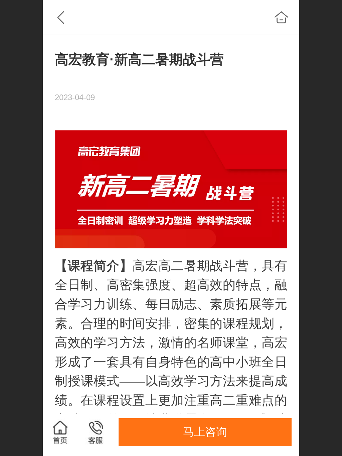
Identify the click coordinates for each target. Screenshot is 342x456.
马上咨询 (205, 432)
